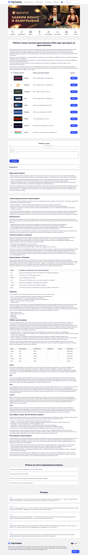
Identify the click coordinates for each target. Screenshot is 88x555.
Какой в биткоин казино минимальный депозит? (21, 483)
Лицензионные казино (29, 2)
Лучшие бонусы (48, 2)
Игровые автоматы (39, 2)
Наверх (74, 551)
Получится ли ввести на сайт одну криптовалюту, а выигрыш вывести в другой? (29, 478)
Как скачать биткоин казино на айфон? (19, 473)
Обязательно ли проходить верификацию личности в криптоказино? (26, 469)
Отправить (14, 161)
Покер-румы (55, 2)
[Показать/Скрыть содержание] (78, 167)
